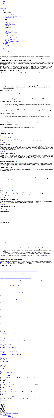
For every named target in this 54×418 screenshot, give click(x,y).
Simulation (6, 22)
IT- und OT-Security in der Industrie (8, 347)
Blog (3, 48)
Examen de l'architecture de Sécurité (11, 37)
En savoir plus (2, 142)
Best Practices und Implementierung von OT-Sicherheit (12, 305)
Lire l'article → (2, 274)
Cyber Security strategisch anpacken (8, 368)
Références (6, 46)
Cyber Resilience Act (10, 262)
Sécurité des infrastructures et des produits (12, 41)
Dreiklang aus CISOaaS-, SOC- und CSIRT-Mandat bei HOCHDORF (15, 278)
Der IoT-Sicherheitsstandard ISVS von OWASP (10, 354)
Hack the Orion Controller (6, 382)
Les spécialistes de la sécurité (9, 17)
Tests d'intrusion (7, 21)
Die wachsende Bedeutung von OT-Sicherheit (10, 326)
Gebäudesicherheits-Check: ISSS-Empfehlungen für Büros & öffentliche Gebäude (18, 299)
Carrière (4, 47)
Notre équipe (7, 45)
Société (6, 44)
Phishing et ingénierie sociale (9, 23)
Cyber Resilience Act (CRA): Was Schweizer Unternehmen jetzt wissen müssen (17, 333)
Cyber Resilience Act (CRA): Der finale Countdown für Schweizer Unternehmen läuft (18, 271)
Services (4, 10)
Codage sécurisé (7, 42)
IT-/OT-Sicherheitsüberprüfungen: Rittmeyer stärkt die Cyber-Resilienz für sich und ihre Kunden (21, 285)
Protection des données (18, 417)
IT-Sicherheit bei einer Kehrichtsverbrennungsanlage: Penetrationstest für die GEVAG (19, 292)
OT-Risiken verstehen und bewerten (8, 319)
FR (3, 6)
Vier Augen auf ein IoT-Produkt (7, 396)
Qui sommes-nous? (6, 43)
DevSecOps (7, 40)
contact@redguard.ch (6, 415)
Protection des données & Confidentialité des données (14, 16)
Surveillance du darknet (8, 30)
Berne (1, 401)
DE (3, 3)
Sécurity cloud (7, 25)
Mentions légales (11, 417)
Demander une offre (3, 135)
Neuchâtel (2, 409)
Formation (6, 33)
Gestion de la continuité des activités (11, 32)
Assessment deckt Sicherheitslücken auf (8, 375)
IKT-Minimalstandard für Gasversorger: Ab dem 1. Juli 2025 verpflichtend (16, 340)
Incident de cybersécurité (9, 29)
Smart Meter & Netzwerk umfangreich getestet (10, 361)
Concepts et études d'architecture (10, 38)
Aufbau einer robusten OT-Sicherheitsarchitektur (11, 312)
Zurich (1, 405)
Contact (4, 49)
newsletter (9, 416)
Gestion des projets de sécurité (10, 39)
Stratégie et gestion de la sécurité (10, 14)
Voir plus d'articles (3, 400)
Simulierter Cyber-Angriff (6, 389)
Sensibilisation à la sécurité (9, 31)
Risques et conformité (8, 15)
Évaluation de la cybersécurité (10, 24)
